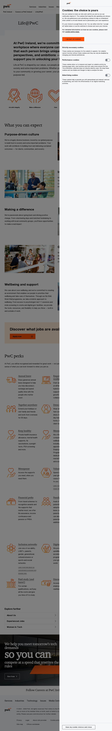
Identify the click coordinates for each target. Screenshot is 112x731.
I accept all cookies (73, 39)
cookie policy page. (72, 32)
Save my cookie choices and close (79, 727)
